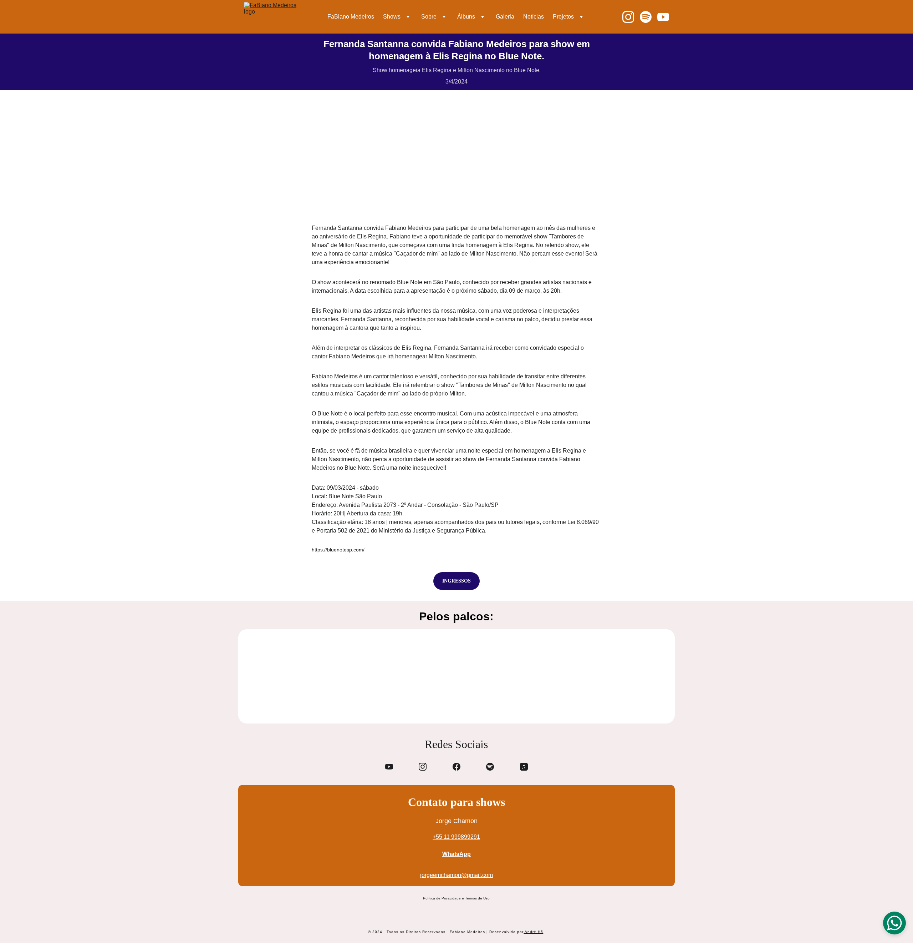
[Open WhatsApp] (894, 923)
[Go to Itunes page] (524, 767)
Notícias (533, 17)
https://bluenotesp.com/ (338, 550)
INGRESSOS (456, 581)
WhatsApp (456, 854)
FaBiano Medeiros (350, 17)
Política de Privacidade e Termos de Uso (456, 898)
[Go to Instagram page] (631, 17)
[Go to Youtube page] (663, 17)
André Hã (533, 932)
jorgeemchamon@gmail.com (456, 875)
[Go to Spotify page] (648, 17)
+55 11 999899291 (456, 837)
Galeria (505, 17)
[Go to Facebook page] (456, 767)
